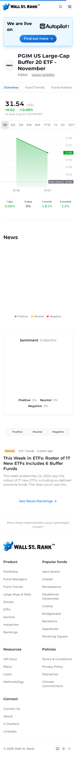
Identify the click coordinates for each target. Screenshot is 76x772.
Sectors (9, 617)
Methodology (13, 682)
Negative (58, 431)
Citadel (47, 579)
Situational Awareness (50, 596)
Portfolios (10, 572)
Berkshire (49, 621)
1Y (56, 125)
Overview (11, 87)
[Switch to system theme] (58, 749)
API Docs (10, 659)
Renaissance (51, 587)
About (8, 716)
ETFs (6, 609)
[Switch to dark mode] (69, 749)
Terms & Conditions (57, 659)
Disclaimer (50, 674)
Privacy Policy (52, 667)
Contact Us (11, 709)
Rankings (10, 632)
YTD (47, 125)
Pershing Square (55, 636)
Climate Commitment (52, 684)
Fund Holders (61, 87)
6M (37, 125)
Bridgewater (52, 614)
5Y (63, 125)
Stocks (8, 602)
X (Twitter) (11, 724)
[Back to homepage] (21, 6)
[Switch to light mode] (63, 749)
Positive (17, 431)
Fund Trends (35, 87)
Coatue (47, 606)
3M (29, 125)
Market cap (43, 75)
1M (21, 125)
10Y (71, 125)
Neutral (37, 431)
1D (5, 125)
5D (13, 125)
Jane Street (51, 572)
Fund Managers (15, 579)
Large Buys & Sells (17, 594)
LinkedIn (10, 731)
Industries (11, 625)
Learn (7, 674)
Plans (7, 667)
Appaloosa (50, 629)
